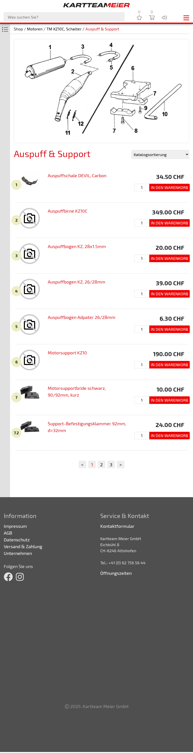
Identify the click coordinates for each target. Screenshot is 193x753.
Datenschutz (17, 539)
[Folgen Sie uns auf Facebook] (8, 576)
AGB (8, 533)
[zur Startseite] (96, 5)
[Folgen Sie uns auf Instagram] (20, 576)
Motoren (34, 28)
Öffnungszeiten (116, 573)
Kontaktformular (117, 526)
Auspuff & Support (102, 28)
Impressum (15, 526)
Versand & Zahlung (23, 546)
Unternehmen (18, 553)
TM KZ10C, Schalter (63, 28)
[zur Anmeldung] (164, 17)
